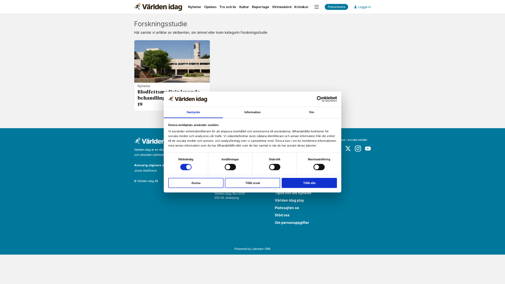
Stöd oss (282, 215)
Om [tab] (311, 112)
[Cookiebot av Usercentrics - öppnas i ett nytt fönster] (319, 99)
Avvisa (195, 183)
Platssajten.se (287, 208)
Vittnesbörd (281, 7)
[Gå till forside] (158, 7)
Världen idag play (289, 200)
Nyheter (194, 7)
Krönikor (301, 7)
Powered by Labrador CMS (253, 248)
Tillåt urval (252, 183)
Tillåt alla (309, 183)
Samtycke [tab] (193, 112)
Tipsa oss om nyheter (293, 193)
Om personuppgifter (292, 223)
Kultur (244, 7)
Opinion (210, 7)
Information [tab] (252, 112)
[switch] (230, 167)
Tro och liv (227, 7)
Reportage (260, 7)
